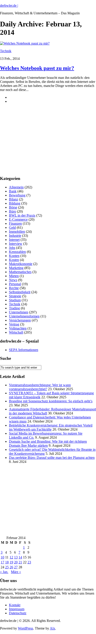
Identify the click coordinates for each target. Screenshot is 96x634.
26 (11, 567)
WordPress (25, 628)
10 (2, 557)
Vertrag (14, 324)
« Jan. (4, 572)
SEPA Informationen (23, 350)
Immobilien (17, 231)
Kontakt (14, 605)
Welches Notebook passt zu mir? (37, 68)
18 (7, 562)
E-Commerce (18, 219)
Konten (14, 256)
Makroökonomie (20, 264)
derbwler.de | (9, 5)
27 (16, 567)
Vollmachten (18, 328)
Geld (12, 227)
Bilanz (13, 199)
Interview (15, 244)
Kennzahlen (17, 252)
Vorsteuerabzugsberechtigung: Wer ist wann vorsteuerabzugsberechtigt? (40, 387)
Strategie (15, 296)
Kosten (14, 260)
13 (16, 557)
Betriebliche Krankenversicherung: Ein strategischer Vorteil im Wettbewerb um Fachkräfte (50, 427)
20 (16, 562)
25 (7, 567)
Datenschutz (17, 613)
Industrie (15, 235)
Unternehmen (18, 312)
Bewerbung (17, 195)
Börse (13, 207)
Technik (5, 51)
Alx (52, 628)
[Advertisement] (33, 143)
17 (2, 562)
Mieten (14, 276)
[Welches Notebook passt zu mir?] (25, 43)
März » (16, 572)
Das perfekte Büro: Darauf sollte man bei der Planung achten (52, 457)
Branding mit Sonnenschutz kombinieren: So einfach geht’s (50, 401)
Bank (13, 191)
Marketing (16, 268)
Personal (15, 284)
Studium (15, 300)
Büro (12, 211)
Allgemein (16, 187)
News (13, 280)
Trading (14, 308)
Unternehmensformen (24, 316)
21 (20, 562)
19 (11, 562)
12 (11, 557)
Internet (14, 240)
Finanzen (15, 223)
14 (20, 557)
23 (29, 562)
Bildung (14, 203)
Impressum (16, 609)
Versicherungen (20, 320)
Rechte (14, 288)
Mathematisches (20, 272)
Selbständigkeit (19, 292)
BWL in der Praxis (22, 215)
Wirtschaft (16, 332)
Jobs (12, 248)
